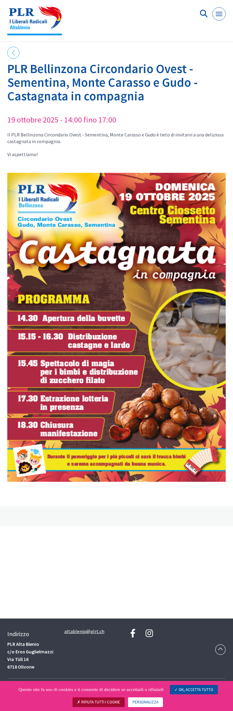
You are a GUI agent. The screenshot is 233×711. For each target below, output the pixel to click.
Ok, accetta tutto (195, 689)
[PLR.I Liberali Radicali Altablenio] (36, 23)
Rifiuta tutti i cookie (100, 702)
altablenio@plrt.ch (84, 631)
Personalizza (145, 702)
